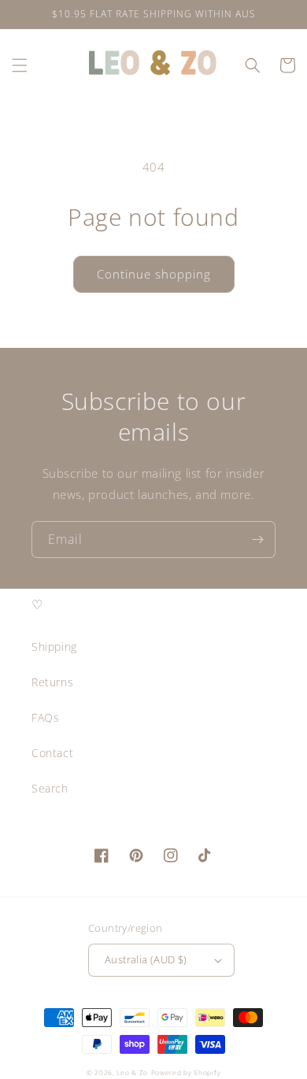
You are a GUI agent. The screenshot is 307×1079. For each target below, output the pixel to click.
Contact (52, 752)
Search (49, 788)
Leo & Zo (132, 1072)
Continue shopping (154, 274)
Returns (52, 681)
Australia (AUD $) (146, 959)
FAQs (45, 717)
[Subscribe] (257, 539)
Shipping (54, 646)
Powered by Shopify (186, 1072)
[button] (19, 65)
